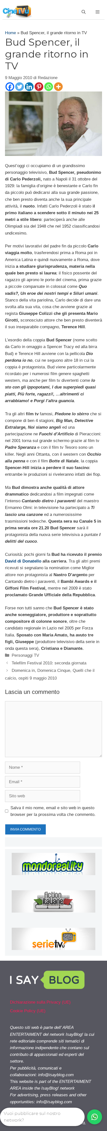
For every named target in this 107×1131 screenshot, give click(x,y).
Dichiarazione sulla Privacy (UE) (40, 1002)
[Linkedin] (29, 86)
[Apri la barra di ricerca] (84, 12)
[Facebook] (9, 86)
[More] (58, 86)
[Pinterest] (39, 86)
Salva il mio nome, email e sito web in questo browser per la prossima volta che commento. (53, 811)
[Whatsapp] (48, 86)
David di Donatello (23, 561)
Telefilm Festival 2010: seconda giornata (49, 663)
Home (10, 32)
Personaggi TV (25, 655)
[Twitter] (19, 86)
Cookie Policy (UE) (28, 1011)
